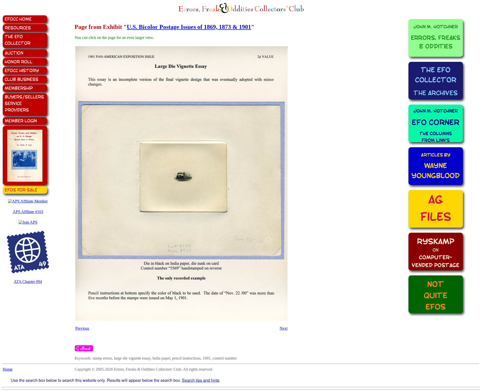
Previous (82, 328)
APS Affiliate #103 (28, 212)
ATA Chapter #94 (28, 281)
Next (283, 328)
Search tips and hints (200, 380)
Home (8, 369)
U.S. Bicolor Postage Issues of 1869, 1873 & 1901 (189, 27)
